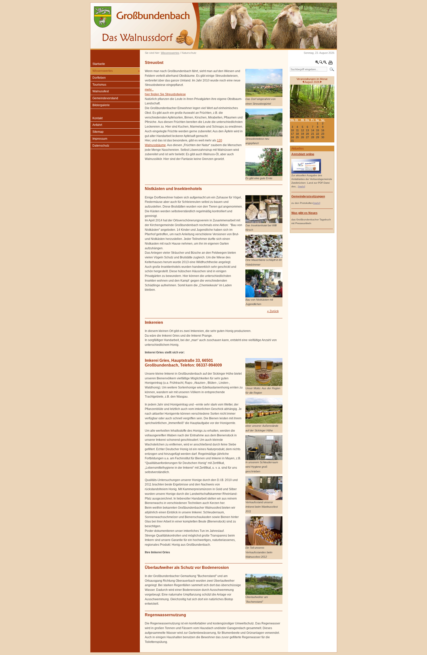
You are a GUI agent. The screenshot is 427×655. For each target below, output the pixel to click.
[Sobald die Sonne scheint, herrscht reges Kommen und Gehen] (263, 256)
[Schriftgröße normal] (321, 63)
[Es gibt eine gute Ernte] (263, 175)
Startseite (98, 64)
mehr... (149, 89)
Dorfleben (99, 77)
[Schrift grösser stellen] (317, 63)
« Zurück (273, 311)
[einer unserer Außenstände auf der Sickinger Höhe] (263, 422)
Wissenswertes (170, 52)
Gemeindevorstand (105, 98)
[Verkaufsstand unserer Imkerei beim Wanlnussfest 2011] (263, 499)
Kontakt (97, 118)
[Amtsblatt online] (306, 172)
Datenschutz (100, 145)
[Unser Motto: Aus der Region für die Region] (263, 385)
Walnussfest (100, 91)
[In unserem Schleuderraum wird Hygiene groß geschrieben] (263, 459)
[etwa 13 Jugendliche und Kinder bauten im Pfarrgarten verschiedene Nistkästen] (263, 296)
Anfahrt (97, 125)
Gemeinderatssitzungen (308, 196)
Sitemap (98, 132)
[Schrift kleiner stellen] (325, 63)
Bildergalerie (101, 105)
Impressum (99, 138)
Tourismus (99, 84)
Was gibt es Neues (304, 213)
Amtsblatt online (302, 154)
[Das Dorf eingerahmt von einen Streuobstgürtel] (263, 95)
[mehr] (301, 186)
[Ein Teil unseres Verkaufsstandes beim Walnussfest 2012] (263, 544)
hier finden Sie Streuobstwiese (165, 94)
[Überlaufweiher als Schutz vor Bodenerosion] (263, 594)
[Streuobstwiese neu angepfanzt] (263, 135)
